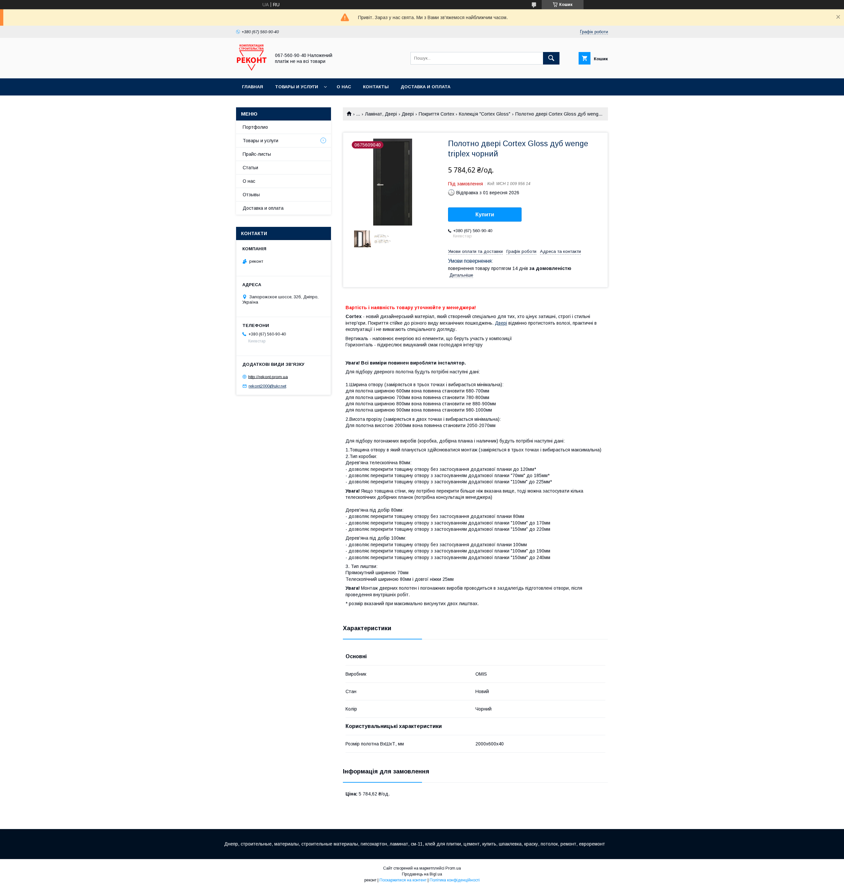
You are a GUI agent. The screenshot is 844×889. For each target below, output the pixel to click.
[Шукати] (551, 58)
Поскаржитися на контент (403, 880)
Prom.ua (453, 868)
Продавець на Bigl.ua (422, 874)
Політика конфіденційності (455, 880)
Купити (484, 214)
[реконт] (251, 69)
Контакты (376, 86)
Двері (408, 114)
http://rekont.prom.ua (268, 376)
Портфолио (255, 127)
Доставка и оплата (425, 86)
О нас (344, 86)
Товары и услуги (296, 86)
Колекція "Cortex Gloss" (484, 114)
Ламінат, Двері (381, 114)
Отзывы (251, 194)
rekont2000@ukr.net (267, 386)
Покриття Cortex (436, 114)
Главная (252, 86)
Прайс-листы (257, 154)
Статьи (250, 167)
